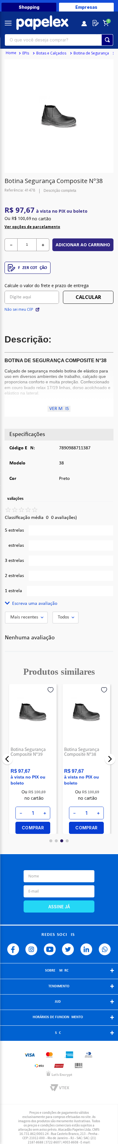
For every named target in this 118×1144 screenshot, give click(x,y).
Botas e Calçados (51, 53)
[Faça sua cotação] (94, 23)
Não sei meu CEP (19, 309)
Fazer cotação (32, 268)
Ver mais (59, 408)
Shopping (29, 7)
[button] (59, 603)
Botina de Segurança (91, 53)
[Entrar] (84, 23)
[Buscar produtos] (107, 40)
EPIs (25, 53)
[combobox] (59, 40)
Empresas (86, 7)
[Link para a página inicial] (11, 53)
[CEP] (32, 293)
